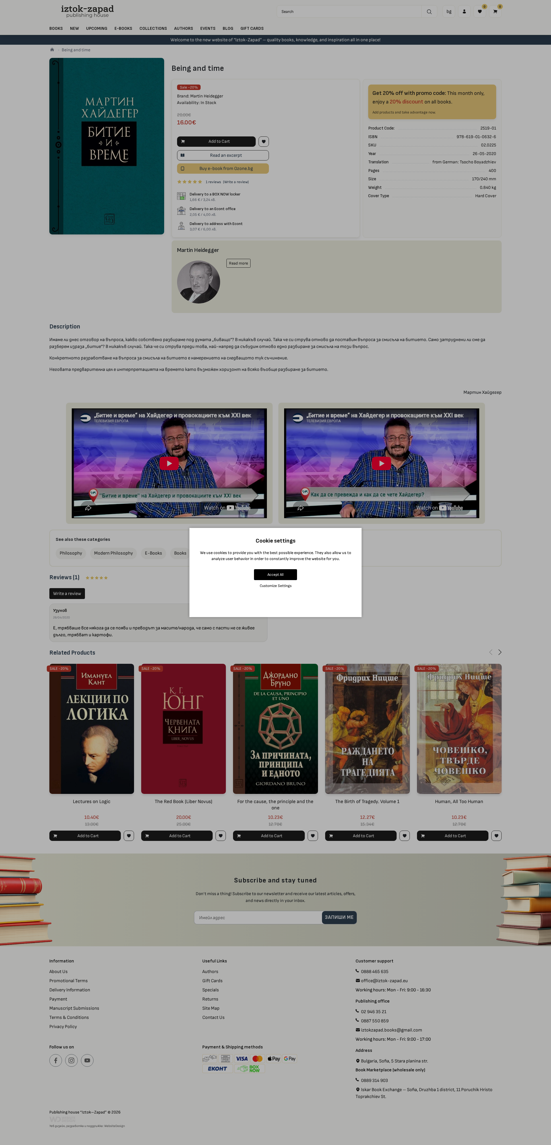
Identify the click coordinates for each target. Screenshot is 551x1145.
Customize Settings (276, 586)
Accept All (275, 574)
